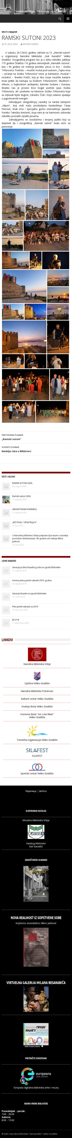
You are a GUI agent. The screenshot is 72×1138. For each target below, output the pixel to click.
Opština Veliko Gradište (37, 683)
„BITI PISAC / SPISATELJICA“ (24, 522)
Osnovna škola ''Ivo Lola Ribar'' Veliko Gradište (37, 716)
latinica (43, 791)
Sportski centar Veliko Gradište (37, 773)
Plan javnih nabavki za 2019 (25, 606)
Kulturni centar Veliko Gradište (37, 698)
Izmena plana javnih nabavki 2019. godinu (32, 580)
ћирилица (31, 791)
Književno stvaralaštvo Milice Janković (36, 923)
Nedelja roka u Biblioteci (16, 449)
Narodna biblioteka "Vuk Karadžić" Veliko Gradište (33, 1133)
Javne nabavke (9, 560)
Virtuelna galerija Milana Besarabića (36, 982)
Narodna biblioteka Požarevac (37, 691)
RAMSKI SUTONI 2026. (22, 483)
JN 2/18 (15, 619)
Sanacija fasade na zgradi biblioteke (29, 593)
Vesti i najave (9, 32)
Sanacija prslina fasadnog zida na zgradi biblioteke (36, 567)
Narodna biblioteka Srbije (37, 664)
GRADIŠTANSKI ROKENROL (24, 509)
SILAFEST (37, 755)
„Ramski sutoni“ (12, 437)
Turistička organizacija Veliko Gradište (37, 739)
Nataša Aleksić (31, 44)
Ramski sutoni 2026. (21, 496)
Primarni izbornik (68, 19)
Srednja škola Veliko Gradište (37, 706)
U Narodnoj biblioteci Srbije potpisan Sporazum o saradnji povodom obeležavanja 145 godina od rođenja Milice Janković (40, 538)
